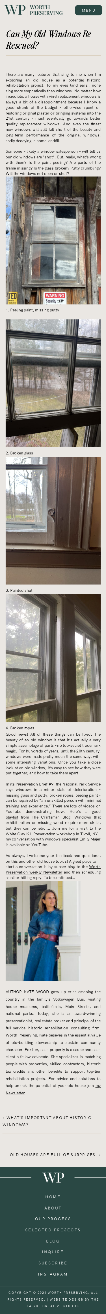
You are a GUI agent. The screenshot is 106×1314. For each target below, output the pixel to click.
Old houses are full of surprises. (53, 1155)
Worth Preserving (21, 1035)
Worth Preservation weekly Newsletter (53, 869)
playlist (12, 817)
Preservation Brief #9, (35, 784)
